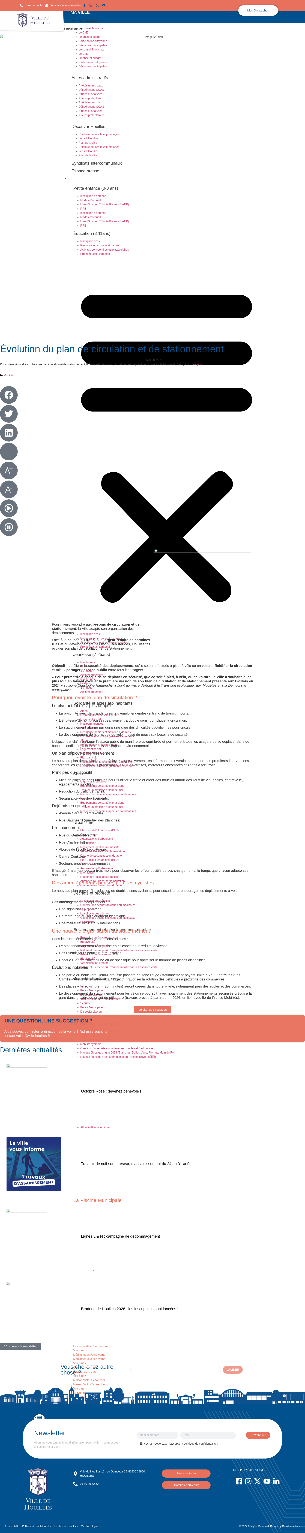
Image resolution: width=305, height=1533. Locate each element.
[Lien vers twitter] (98, 5)
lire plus (197, 364)
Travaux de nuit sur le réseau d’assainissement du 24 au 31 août (135, 1164)
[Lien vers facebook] (85, 5)
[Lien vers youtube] (104, 5)
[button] (63, 5)
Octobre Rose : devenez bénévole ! (111, 1091)
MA (80, 12)
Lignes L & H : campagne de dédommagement (120, 1236)
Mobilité (9, 375)
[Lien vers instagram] (91, 5)
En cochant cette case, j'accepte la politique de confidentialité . (179, 1443)
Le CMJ (83, 32)
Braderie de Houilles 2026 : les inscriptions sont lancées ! (129, 1309)
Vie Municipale (84, 20)
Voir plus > (79, 1350)
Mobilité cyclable (90, 1044)
